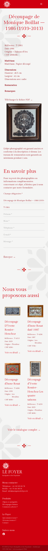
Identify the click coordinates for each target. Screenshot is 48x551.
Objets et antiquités (9, 502)
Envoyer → (9, 256)
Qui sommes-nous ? (9, 518)
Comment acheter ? (9, 507)
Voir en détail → (12, 352)
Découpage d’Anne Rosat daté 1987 (35, 325)
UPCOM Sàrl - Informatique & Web (14, 549)
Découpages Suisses (10, 504)
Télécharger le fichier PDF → (19, 100)
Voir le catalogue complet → (24, 429)
